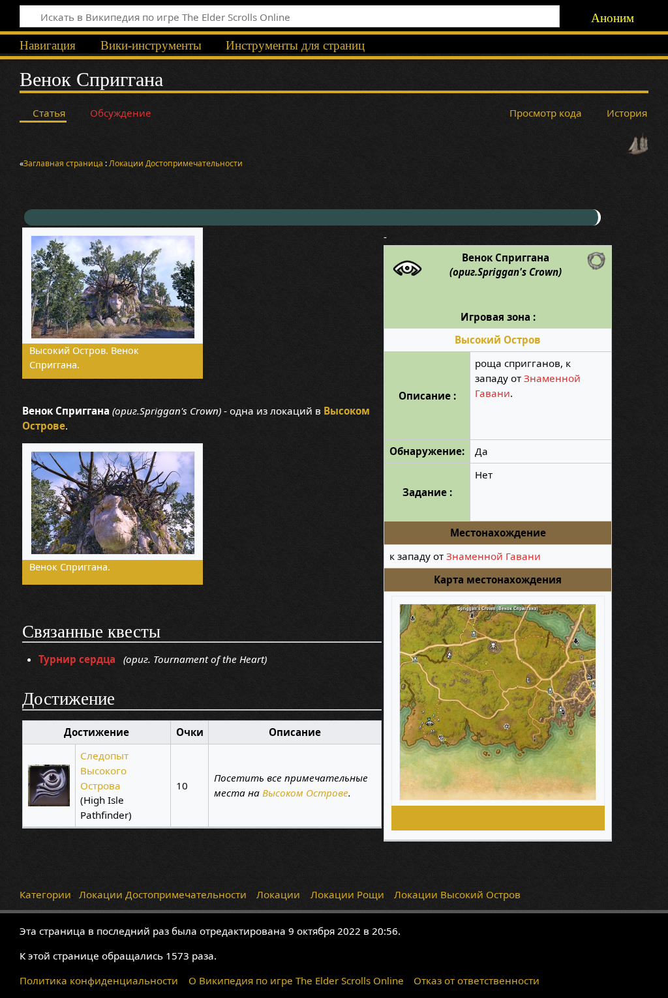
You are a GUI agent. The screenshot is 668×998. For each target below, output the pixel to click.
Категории (45, 894)
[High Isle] (637, 142)
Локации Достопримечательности (163, 894)
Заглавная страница (64, 163)
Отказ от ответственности (476, 980)
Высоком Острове (305, 792)
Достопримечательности (194, 163)
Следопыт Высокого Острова (104, 770)
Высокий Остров (498, 339)
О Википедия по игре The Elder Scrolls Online (296, 980)
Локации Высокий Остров (457, 894)
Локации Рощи (347, 894)
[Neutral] (596, 259)
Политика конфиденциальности (99, 980)
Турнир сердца (76, 659)
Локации (126, 163)
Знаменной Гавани (493, 556)
